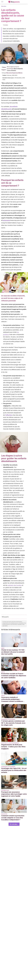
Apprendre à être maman (8, 719)
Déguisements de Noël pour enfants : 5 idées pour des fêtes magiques (13, 747)
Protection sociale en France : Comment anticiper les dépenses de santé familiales (13, 676)
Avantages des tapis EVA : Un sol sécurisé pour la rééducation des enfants (14, 770)
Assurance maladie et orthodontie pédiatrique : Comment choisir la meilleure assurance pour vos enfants (12, 699)
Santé (3, 672)
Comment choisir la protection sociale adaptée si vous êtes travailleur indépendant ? (12, 818)
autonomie (6, 220)
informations (5, 790)
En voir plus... (14, 824)
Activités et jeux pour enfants (10, 743)
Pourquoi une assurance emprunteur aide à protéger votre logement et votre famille (14, 794)
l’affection (8, 415)
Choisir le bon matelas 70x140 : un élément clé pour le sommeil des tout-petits (13, 652)
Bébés (2, 648)
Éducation (3, 6)
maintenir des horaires (14, 585)
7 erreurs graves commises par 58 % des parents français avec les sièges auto (13, 723)
